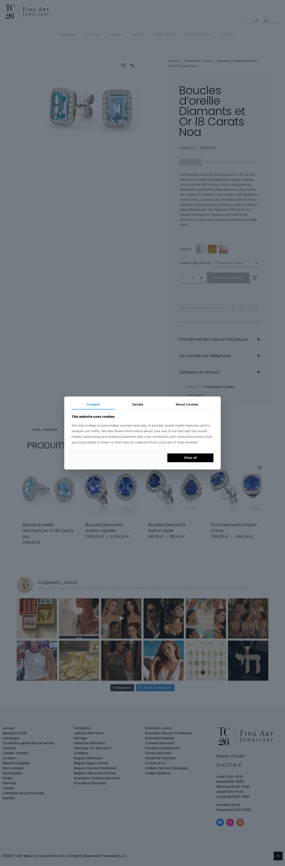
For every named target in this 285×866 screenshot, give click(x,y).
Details (137, 404)
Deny (92, 458)
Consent (93, 404)
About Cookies (187, 404)
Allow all (190, 458)
